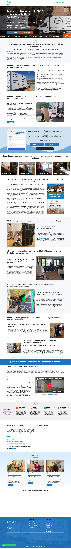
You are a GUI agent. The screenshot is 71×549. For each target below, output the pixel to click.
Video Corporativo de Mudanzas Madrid (49, 394)
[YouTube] (48, 531)
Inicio (19, 2)
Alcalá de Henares (56, 301)
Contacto (51, 2)
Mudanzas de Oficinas (33, 525)
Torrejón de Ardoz (48, 301)
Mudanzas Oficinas (42, 173)
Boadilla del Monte (40, 349)
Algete (22, 59)
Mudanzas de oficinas (45, 238)
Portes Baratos (32, 527)
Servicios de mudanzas (25, 2)
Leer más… (11, 484)
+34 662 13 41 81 (10, 528)
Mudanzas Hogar (7, 173)
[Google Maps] (51, 531)
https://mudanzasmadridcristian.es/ (17, 443)
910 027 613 (20, 132)
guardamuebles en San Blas (43, 137)
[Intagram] (50, 531)
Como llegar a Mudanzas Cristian (26, 432)
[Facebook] (46, 531)
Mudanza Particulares (33, 521)
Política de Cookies (49, 525)
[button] (69, 411)
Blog (47, 2)
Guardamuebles (40, 2)
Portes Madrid (58, 173)
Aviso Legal (48, 521)
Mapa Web (43, 546)
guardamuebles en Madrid (55, 78)
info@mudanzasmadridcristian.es (16, 441)
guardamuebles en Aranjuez (48, 84)
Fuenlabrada (41, 301)
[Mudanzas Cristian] (9, 3)
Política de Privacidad (50, 523)
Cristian (11, 472)
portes (46, 135)
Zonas (34, 2)
